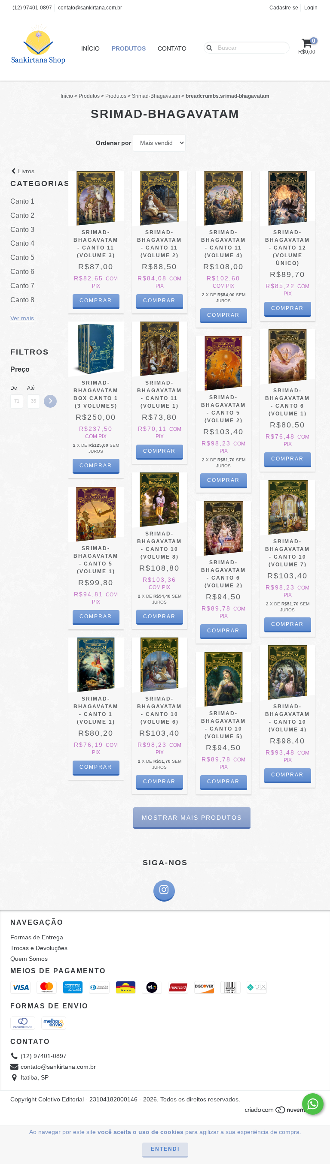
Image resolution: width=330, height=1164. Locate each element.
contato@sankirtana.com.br (90, 8)
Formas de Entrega (36, 937)
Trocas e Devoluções (38, 947)
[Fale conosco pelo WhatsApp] (313, 1104)
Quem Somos (29, 958)
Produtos (129, 48)
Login (311, 8)
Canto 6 (22, 271)
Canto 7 (22, 285)
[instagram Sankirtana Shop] (164, 891)
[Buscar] (207, 47)
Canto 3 (22, 229)
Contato (172, 48)
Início (90, 48)
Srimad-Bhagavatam (156, 96)
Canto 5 (22, 257)
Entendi (165, 1149)
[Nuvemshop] (282, 1113)
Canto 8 (22, 300)
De (13, 388)
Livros (25, 171)
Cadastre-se (283, 8)
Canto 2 (22, 215)
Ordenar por (113, 142)
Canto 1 (22, 201)
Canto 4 (22, 243)
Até (31, 388)
